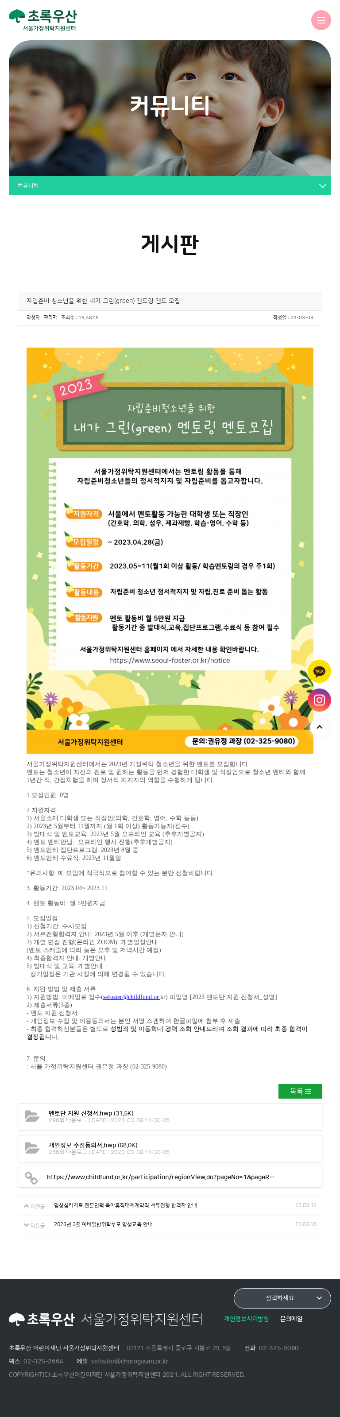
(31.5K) (91, 1113)
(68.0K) (93, 1145)
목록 (296, 1091)
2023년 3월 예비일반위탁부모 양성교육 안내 (103, 1224)
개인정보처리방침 (246, 1319)
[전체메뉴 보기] (321, 20)
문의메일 (291, 1319)
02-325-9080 (279, 1348)
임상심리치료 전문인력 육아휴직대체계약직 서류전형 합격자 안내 (125, 1205)
